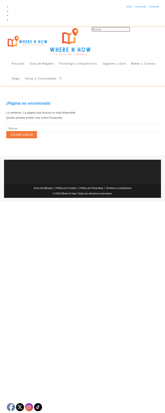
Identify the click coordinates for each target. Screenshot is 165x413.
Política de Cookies (66, 188)
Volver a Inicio (21, 134)
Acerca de (140, 6)
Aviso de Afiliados (43, 188)
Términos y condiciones (119, 188)
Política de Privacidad (91, 188)
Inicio (129, 6)
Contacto (154, 6)
